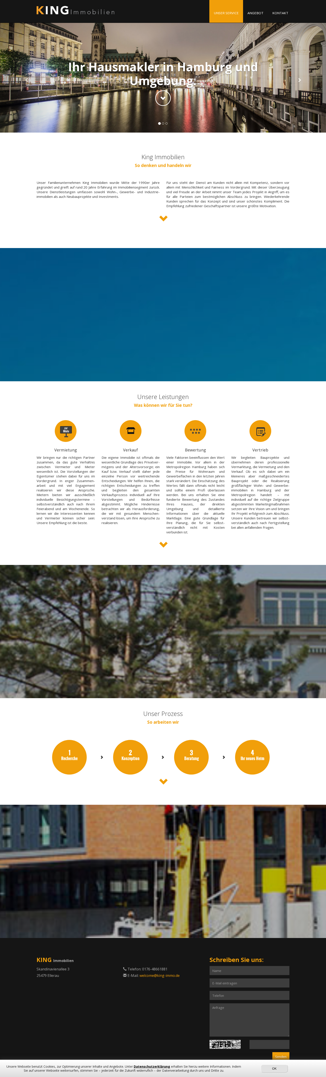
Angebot (255, 13)
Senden (281, 1056)
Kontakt (280, 13)
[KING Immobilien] (75, 10)
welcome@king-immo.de (159, 975)
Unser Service (226, 13)
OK (274, 1068)
